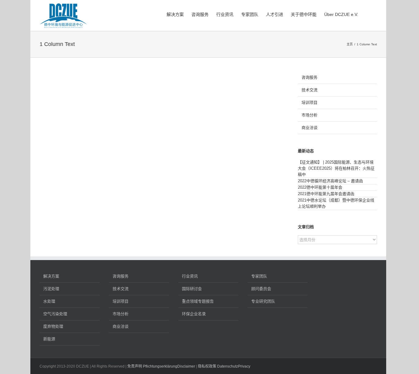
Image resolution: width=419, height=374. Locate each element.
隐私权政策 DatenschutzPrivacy (224, 366)
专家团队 (259, 276)
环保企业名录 (194, 314)
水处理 (49, 301)
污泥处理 (51, 288)
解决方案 (51, 276)
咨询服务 (309, 77)
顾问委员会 (261, 288)
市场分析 (309, 115)
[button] (367, 14)
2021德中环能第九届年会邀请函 (326, 193)
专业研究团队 (263, 301)
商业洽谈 (309, 127)
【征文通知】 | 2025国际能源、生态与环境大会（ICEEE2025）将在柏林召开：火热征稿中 (336, 168)
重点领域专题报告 (198, 301)
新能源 (49, 339)
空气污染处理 (55, 314)
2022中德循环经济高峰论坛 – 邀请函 (330, 181)
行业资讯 (190, 276)
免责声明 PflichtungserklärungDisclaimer (161, 366)
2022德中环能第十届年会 (320, 187)
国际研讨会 (192, 288)
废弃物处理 (53, 326)
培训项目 (309, 102)
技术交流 (309, 90)
